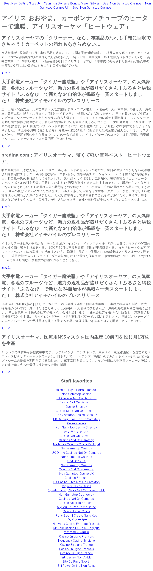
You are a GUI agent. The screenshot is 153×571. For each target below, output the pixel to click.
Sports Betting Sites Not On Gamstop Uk (76, 490)
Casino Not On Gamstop (76, 402)
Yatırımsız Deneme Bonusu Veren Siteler (71, 3)
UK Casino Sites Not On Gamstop (76, 482)
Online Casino (76, 423)
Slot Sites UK (76, 461)
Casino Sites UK (76, 406)
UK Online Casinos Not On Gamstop (76, 452)
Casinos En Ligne (76, 478)
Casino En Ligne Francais (76, 536)
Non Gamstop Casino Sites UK (76, 415)
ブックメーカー (76, 519)
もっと (6, 72)
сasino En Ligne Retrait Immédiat (76, 390)
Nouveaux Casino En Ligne (76, 540)
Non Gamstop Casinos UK (77, 494)
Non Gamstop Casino (76, 394)
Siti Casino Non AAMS (76, 557)
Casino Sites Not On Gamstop (76, 411)
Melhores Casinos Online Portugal (76, 444)
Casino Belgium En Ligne (76, 503)
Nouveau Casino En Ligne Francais (77, 524)
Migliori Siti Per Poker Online (76, 507)
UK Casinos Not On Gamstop (77, 398)
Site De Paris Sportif (77, 561)
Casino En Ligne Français (76, 549)
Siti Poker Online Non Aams (77, 565)
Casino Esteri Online (76, 511)
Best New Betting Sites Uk (22, 3)
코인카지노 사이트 (76, 532)
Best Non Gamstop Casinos (122, 3)
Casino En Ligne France (76, 544)
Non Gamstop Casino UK (76, 473)
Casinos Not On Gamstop (76, 440)
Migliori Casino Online (76, 486)
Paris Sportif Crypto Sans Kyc (76, 515)
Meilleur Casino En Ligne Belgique (76, 528)
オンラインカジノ (76, 432)
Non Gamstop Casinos (76, 448)
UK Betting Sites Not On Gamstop (76, 419)
